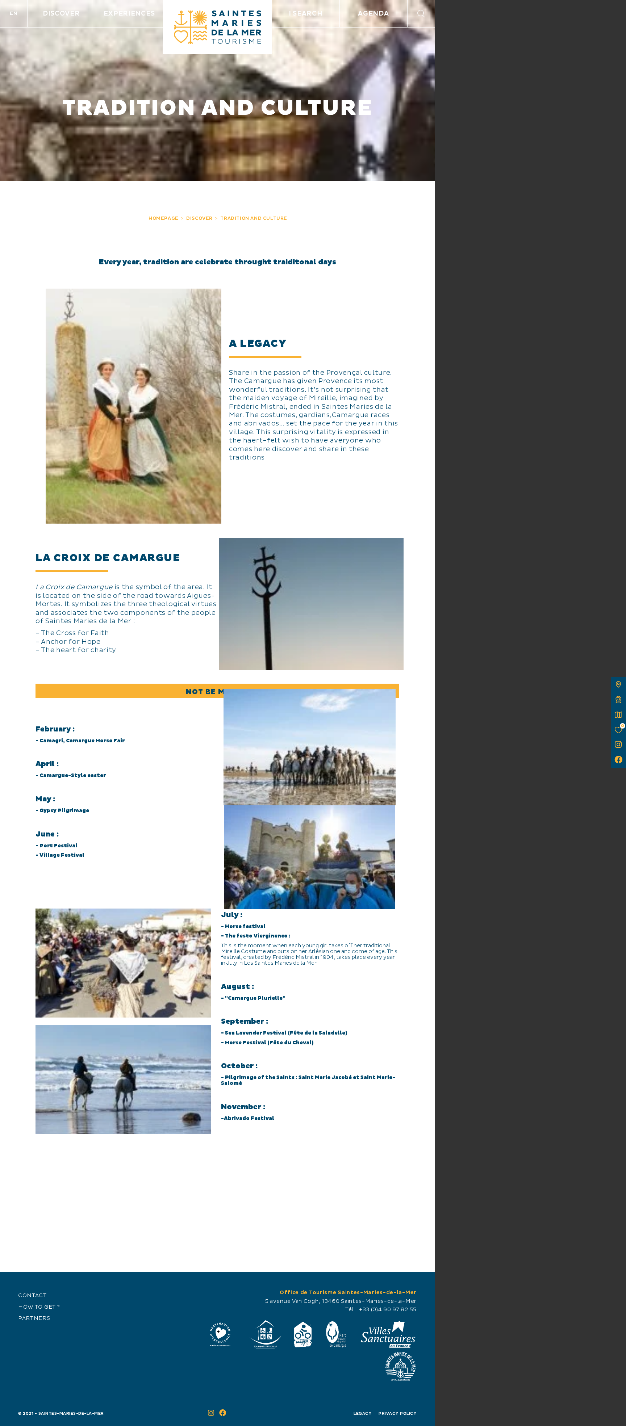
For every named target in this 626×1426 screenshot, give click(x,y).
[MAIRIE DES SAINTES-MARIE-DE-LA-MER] (400, 1366)
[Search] (421, 13)
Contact (32, 1295)
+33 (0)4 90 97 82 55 (388, 1310)
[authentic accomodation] (618, 699)
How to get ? (39, 1307)
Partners (34, 1318)
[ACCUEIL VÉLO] (303, 1334)
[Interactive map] (618, 684)
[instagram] (618, 745)
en (13, 13)
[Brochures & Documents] (618, 714)
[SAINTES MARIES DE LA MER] (217, 27)
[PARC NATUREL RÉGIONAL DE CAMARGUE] (336, 1334)
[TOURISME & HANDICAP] (265, 1334)
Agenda (373, 13)
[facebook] (618, 760)
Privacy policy (398, 1413)
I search (306, 13)
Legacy (363, 1413)
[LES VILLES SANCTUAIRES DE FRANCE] (388, 1334)
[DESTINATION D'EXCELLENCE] (220, 1334)
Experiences (129, 13)
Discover (61, 13)
